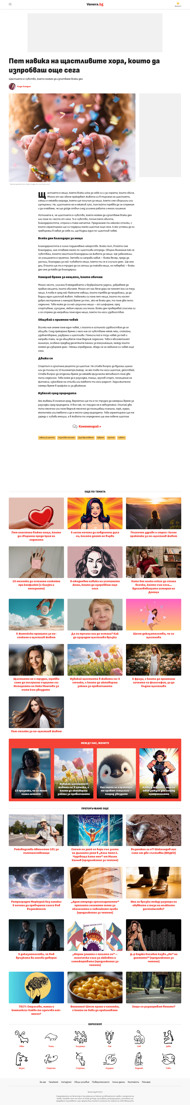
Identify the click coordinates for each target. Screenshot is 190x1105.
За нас (43, 1082)
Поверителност (100, 1082)
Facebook (53, 1082)
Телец (51, 1046)
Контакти (133, 1082)
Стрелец (80, 1068)
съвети (121, 438)
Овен (21, 1046)
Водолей (139, 1068)
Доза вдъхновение (86, 438)
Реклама (146, 1082)
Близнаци (80, 1046)
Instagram (66, 1082)
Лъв (139, 1046)
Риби (168, 1068)
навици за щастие (47, 438)
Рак (109, 1046)
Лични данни (118, 1082)
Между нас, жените (95, 743)
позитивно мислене (66, 438)
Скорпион (50, 1068)
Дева (168, 1046)
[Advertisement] (95, 30)
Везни (22, 1068)
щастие (111, 438)
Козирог (110, 1068)
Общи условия (81, 1082)
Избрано (100, 438)
